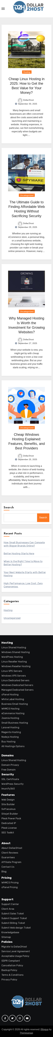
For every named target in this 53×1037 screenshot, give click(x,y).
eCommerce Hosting (12, 713)
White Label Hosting (12, 699)
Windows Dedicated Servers (17, 685)
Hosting (26, 72)
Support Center (10, 904)
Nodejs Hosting (10, 736)
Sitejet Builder (9, 813)
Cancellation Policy (12, 965)
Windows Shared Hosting (15, 652)
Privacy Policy (9, 979)
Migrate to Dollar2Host (14, 946)
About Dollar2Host (11, 848)
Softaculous (8, 809)
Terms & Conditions (12, 974)
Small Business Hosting (14, 722)
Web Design (8, 799)
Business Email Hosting (14, 704)
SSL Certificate (10, 779)
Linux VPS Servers (11, 671)
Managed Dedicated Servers (17, 689)
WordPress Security (12, 784)
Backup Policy (9, 970)
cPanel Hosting (10, 694)
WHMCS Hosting (10, 708)
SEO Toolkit (7, 832)
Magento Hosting (11, 732)
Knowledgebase (10, 932)
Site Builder (8, 804)
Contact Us (7, 866)
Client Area (7, 908)
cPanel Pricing (9, 887)
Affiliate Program (11, 862)
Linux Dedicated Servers (15, 680)
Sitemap (6, 937)
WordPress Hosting (12, 657)
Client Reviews (9, 852)
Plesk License (9, 827)
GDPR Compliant (10, 960)
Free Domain (8, 769)
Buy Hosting (8, 741)
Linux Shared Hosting (13, 647)
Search (9, 507)
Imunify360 (8, 788)
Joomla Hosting (10, 718)
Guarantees (8, 857)
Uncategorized (27, 195)
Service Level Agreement (15, 951)
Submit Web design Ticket (16, 927)
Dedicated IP (8, 823)
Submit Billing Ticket (13, 923)
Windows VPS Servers (13, 675)
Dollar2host (28, 100)
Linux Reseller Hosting (14, 661)
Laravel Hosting (10, 727)
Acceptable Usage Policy (15, 956)
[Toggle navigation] (3, 9)
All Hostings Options (12, 746)
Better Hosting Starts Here (19, 553)
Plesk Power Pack (11, 818)
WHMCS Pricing (10, 882)
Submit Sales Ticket (12, 913)
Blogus (44, 1029)
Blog (4, 871)
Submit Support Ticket (14, 918)
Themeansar (26, 1033)
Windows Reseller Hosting (16, 666)
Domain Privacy (10, 765)
